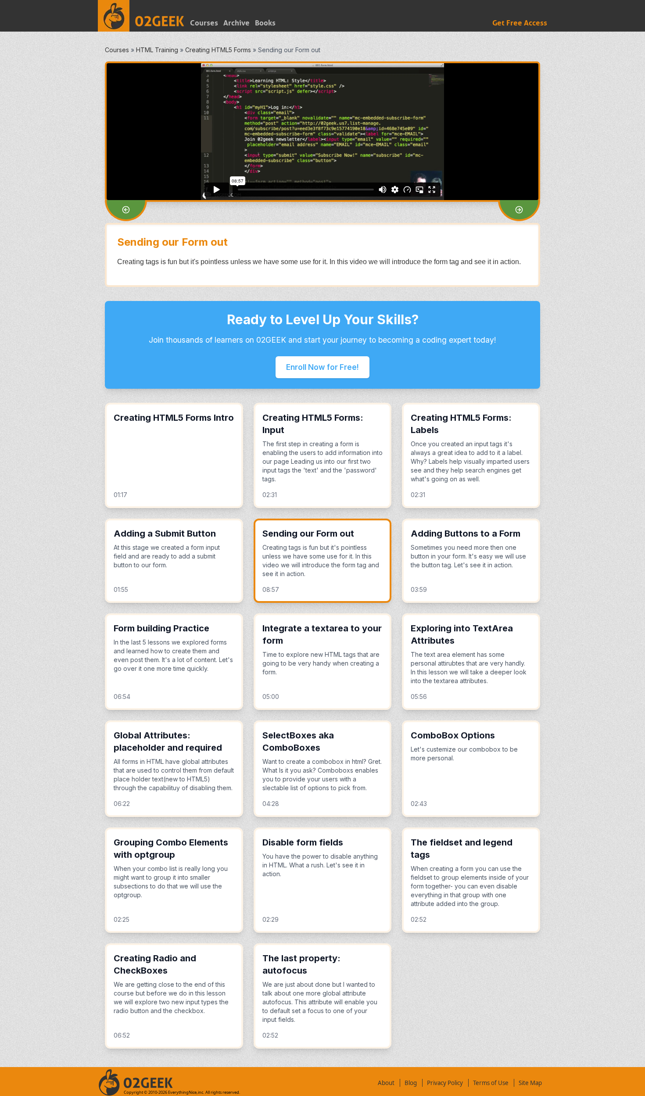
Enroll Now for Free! (322, 367)
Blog (411, 1083)
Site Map (530, 1083)
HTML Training (157, 50)
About (386, 1083)
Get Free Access (519, 23)
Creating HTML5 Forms (218, 50)
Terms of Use (491, 1083)
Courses (204, 23)
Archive (236, 23)
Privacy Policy (445, 1083)
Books (265, 23)
